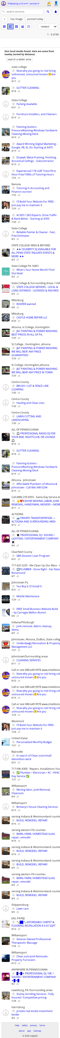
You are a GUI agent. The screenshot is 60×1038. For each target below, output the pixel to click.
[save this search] (56, 12)
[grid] (16, 26)
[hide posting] (19, 81)
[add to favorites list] (13, 71)
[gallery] (23, 26)
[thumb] (10, 26)
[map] (29, 26)
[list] (4, 26)
